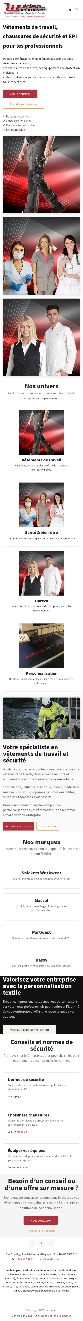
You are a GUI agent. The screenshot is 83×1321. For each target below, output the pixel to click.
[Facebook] (32, 1243)
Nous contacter (48, 826)
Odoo (29, 1316)
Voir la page (14, 1096)
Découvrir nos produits (18, 826)
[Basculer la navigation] (76, 9)
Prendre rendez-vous (23, 104)
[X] (41, 1243)
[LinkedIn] (51, 1243)
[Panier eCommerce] (69, 9)
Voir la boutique (20, 94)
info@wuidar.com (49, 1259)
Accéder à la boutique (41, 1231)
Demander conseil (18, 1167)
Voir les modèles (17, 1132)
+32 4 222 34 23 (24, 1259)
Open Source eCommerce (56, 1316)
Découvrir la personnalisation (29, 1030)
